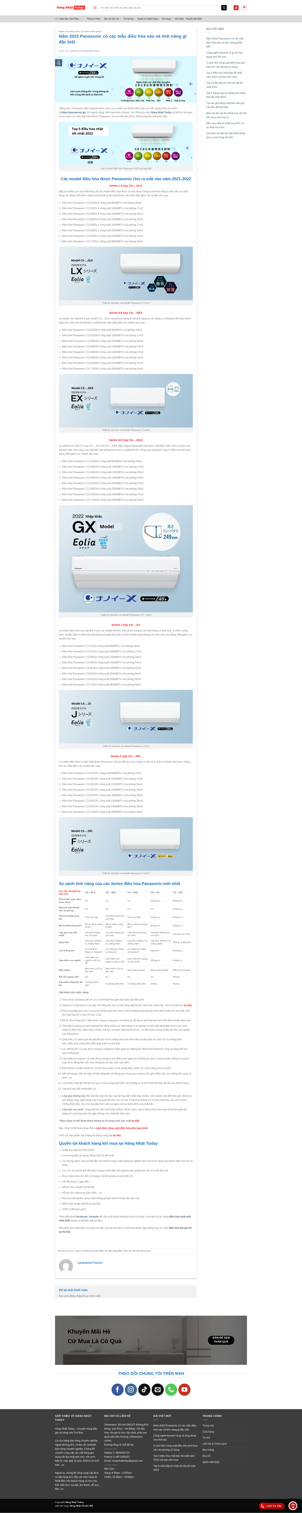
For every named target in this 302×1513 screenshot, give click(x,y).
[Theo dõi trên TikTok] (144, 1390)
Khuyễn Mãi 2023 (194, 19)
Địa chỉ (206, 1456)
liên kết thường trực (142, 1251)
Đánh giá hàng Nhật (69, 32)
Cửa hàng (208, 1431)
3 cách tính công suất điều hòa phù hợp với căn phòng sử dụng (225, 64)
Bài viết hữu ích (111, 19)
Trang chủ (208, 1425)
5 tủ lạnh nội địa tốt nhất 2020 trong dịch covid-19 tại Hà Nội (225, 135)
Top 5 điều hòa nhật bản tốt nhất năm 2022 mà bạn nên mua (224, 74)
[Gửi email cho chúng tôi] (158, 1390)
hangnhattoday (91, 51)
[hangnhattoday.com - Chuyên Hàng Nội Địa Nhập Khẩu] (71, 8)
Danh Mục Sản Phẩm (69, 19)
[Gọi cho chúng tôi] (171, 1390)
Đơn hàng (208, 1449)
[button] (95, 7)
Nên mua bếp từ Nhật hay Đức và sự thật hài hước (225, 125)
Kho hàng (166, 19)
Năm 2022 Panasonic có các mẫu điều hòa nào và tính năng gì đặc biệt (225, 42)
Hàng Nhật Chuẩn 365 (81, 1506)
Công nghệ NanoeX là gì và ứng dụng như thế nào (224, 54)
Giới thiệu (179, 19)
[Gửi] (224, 7)
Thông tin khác (93, 19)
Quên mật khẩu (211, 1462)
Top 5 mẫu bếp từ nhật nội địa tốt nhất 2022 (224, 85)
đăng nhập (76, 1296)
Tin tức (206, 1437)
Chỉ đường (128, 19)
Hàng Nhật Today (74, 1502)
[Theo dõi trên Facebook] (118, 1390)
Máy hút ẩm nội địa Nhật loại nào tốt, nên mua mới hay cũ (226, 115)
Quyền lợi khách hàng (147, 19)
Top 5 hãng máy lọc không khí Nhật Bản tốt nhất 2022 (225, 95)
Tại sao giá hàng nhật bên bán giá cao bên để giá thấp (225, 105)
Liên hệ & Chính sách (215, 1443)
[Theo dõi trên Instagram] (131, 1390)
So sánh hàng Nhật (91, 32)
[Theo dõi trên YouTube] (184, 1390)
